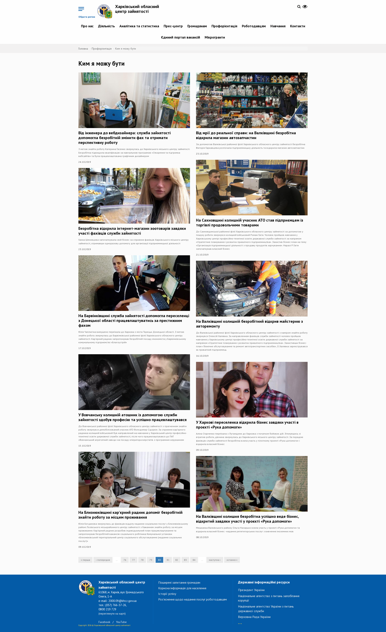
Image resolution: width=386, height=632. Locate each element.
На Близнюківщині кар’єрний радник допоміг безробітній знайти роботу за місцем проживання (130, 515)
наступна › (215, 559)
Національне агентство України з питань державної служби (266, 608)
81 (168, 559)
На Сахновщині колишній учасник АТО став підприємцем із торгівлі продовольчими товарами (249, 222)
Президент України (251, 590)
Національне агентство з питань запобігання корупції (268, 598)
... (240, 622)
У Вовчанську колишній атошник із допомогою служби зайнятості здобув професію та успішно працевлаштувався (132, 417)
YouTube (121, 622)
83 (185, 559)
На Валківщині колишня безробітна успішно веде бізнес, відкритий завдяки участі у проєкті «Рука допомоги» (247, 519)
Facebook (104, 622)
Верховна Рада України (254, 617)
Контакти (297, 26)
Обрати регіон (86, 16)
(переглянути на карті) (112, 613)
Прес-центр (173, 26)
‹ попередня (103, 559)
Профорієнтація (224, 26)
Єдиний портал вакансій (180, 37)
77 (133, 559)
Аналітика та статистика (139, 26)
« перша (85, 559)
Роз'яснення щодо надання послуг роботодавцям (192, 599)
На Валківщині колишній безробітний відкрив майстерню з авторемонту (249, 324)
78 (142, 559)
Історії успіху (167, 594)
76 (124, 559)
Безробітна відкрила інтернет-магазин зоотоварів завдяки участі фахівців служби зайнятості (132, 231)
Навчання (277, 26)
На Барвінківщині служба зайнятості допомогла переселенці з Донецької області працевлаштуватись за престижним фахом (133, 320)
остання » (232, 559)
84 (194, 559)
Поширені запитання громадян (179, 582)
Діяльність (106, 26)
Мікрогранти (215, 37)
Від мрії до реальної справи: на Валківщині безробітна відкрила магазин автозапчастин (246, 135)
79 (150, 559)
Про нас (87, 26)
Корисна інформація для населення (182, 588)
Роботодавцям (254, 26)
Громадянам (197, 26)
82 (176, 559)
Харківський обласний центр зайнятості (137, 9)
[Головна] (106, 11)
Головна (83, 48)
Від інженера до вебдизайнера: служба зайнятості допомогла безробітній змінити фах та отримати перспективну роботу (124, 137)
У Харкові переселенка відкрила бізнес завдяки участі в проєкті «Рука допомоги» (247, 424)
